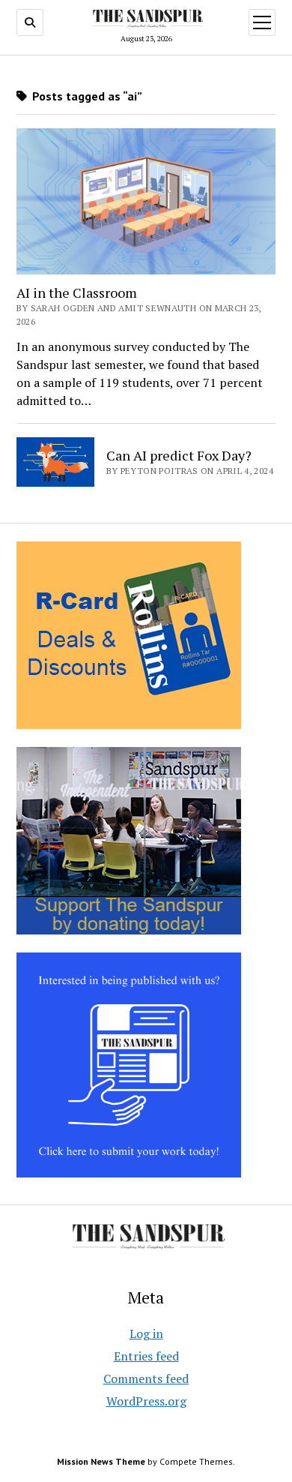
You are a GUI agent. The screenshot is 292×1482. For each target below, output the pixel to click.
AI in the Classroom (76, 293)
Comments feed (146, 1378)
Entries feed (146, 1356)
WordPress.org (146, 1401)
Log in (146, 1333)
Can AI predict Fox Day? (179, 455)
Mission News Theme (101, 1461)
